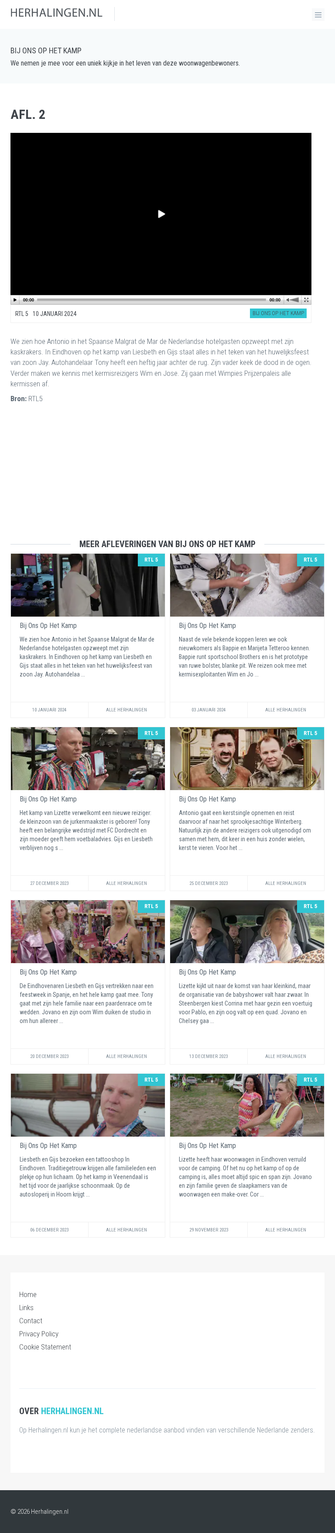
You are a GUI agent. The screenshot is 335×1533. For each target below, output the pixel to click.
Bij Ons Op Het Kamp (46, 50)
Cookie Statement (45, 1346)
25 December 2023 (208, 883)
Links (26, 1307)
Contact (30, 1320)
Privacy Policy (38, 1333)
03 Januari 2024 (208, 710)
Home (28, 1294)
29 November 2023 (208, 1230)
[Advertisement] (167, 478)
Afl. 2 (27, 114)
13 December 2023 (208, 1056)
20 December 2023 (49, 1056)
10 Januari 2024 (49, 710)
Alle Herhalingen (126, 710)
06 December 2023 (49, 1230)
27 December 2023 (49, 883)
